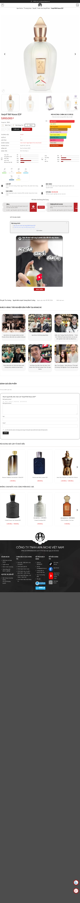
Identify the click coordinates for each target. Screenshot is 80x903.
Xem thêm (39, 230)
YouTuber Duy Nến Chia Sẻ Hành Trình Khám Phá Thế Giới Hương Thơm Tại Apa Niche (40, 367)
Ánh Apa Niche (56, 563)
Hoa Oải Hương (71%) (55, 132)
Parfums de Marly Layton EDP (40, 477)
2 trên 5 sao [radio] (6, 402)
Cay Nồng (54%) (54, 145)
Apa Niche (20, 8)
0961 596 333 (54, 192)
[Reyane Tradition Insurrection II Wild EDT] (12, 463)
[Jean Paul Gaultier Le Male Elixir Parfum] (67, 463)
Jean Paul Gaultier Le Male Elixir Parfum (67, 477)
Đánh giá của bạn (7, 399)
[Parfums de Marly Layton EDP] (40, 463)
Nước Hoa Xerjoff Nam (43, 8)
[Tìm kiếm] (77, 5)
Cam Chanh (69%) (55, 134)
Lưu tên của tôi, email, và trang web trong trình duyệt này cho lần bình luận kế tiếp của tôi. (26, 429)
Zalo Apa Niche (55, 582)
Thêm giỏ (16, 129)
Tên (4, 416)
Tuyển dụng (6, 564)
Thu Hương (8, 300)
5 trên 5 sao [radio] (23, 402)
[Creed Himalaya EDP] (40, 506)
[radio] (7, 125)
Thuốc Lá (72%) (54, 129)
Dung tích (3, 122)
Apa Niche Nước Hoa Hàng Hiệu (57, 576)
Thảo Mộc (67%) (54, 137)
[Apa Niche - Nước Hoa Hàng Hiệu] (40, 5)
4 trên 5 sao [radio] (16, 402)
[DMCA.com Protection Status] (40, 588)
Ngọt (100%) (53, 121)
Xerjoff (34, 8)
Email (4, 423)
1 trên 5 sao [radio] (3, 402)
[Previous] (4, 54)
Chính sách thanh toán (23, 569)
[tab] (15, 217)
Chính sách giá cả (22, 566)
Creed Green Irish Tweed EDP (13, 520)
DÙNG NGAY (41, 207)
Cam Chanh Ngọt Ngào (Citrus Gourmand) (30, 142)
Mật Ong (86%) (54, 126)
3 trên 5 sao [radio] (10, 402)
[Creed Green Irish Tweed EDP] (12, 506)
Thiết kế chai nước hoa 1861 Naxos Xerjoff (24, 227)
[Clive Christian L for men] (67, 506)
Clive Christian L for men (67, 520)
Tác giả (38, 579)
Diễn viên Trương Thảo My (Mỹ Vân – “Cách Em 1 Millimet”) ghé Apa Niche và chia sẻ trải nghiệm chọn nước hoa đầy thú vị (66, 337)
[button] (2, 5)
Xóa (46, 121)
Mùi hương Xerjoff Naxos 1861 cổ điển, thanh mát (26, 229)
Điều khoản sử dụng (8, 566)
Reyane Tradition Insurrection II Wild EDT (12, 477)
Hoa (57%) (53, 140)
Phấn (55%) (53, 142)
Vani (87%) (53, 124)
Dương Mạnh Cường (29, 300)
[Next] (75, 54)
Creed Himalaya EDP (39, 520)
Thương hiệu (27, 8)
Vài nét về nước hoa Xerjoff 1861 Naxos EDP (24, 225)
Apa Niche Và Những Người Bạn (40, 335)
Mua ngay (27, 129)
